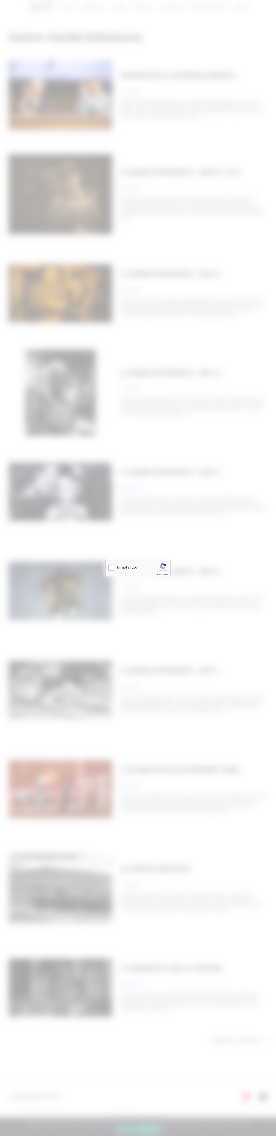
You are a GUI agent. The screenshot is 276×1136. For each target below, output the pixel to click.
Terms (165, 575)
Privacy (159, 575)
